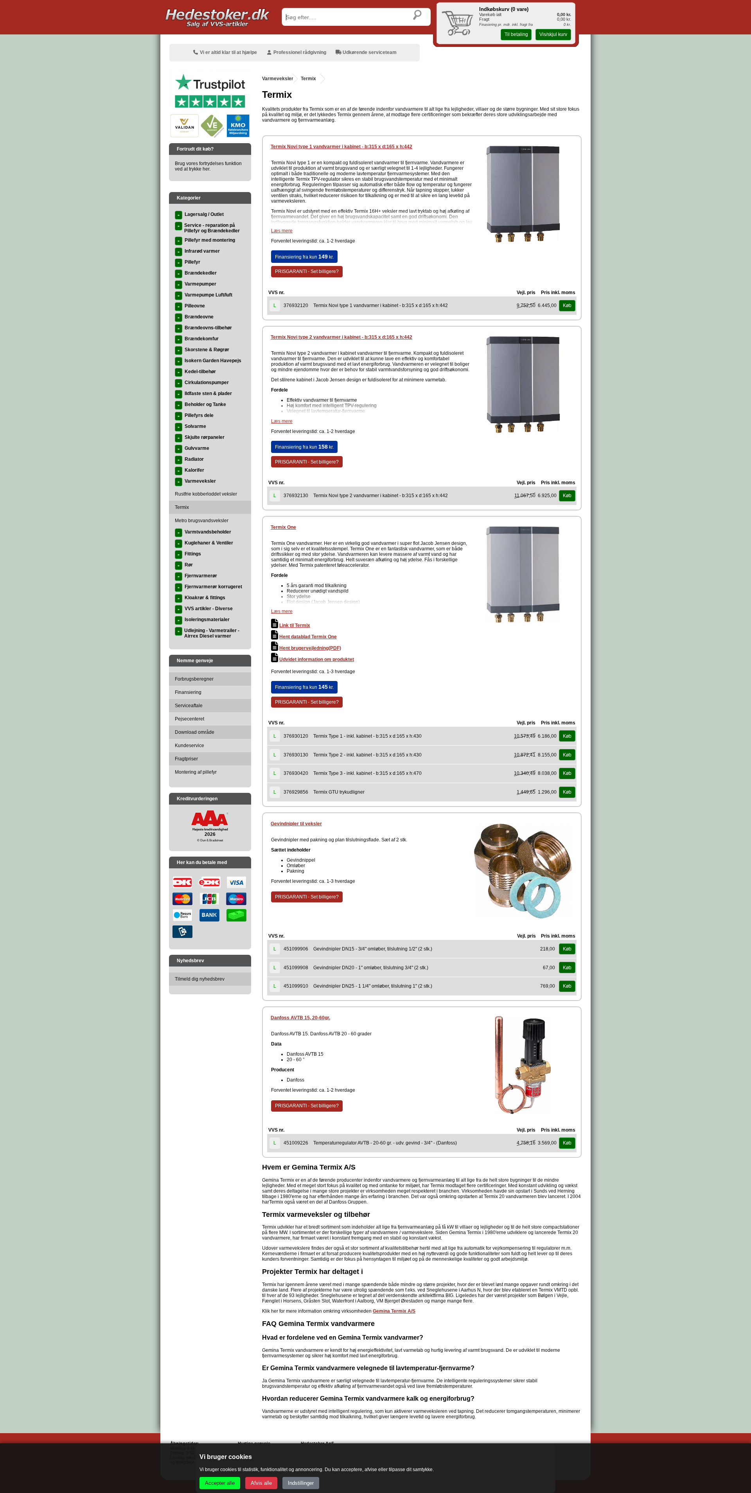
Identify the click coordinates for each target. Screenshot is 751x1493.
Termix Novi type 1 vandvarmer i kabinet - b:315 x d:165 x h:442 (341, 146)
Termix (308, 78)
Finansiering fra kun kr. (304, 256)
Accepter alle (220, 1483)
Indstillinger (301, 1483)
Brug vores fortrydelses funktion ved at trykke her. (208, 166)
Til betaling (516, 34)
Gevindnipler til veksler (296, 823)
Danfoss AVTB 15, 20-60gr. (300, 1017)
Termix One (283, 527)
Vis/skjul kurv (553, 34)
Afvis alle (261, 1483)
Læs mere (282, 231)
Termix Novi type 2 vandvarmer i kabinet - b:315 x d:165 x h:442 (341, 337)
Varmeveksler (277, 78)
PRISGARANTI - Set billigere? (307, 271)
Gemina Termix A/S (394, 1311)
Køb (567, 305)
